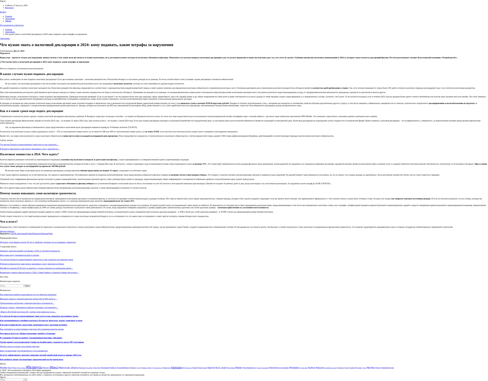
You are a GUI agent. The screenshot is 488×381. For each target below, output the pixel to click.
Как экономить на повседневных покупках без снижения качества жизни (32, 329)
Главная (8, 16)
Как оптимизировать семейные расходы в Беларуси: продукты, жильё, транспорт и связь (41, 320)
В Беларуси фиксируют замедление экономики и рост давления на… (30, 149)
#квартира (189, 368)
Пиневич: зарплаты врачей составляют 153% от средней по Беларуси (30, 251)
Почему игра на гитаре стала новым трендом (20, 346)
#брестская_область (68, 367)
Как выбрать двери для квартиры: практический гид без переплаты (31, 359)
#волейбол (90, 368)
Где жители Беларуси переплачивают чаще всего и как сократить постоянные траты (39, 316)
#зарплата (176, 367)
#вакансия (82, 368)
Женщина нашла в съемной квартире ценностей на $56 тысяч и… (28, 299)
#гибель (113, 368)
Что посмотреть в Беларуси (12, 25)
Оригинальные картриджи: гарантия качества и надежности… (27, 303)
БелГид (3, 12)
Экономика (10, 19)
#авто (10, 368)
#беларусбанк (21, 368)
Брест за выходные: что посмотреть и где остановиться (24, 351)
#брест (54, 367)
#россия (320, 367)
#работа (311, 367)
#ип (183, 368)
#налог (12, 231)
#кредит (211, 367)
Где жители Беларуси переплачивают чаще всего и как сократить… (29, 144)
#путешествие (303, 368)
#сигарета (340, 368)
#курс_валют (221, 367)
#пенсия (272, 367)
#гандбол (96, 368)
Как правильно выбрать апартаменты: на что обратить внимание (28, 294)
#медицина (231, 368)
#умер (364, 368)
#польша (293, 367)
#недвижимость (249, 367)
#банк (14, 368)
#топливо (358, 368)
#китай (195, 368)
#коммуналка (202, 368)
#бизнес (46, 368)
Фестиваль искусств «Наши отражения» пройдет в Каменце (27, 333)
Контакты (9, 8)
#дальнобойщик (123, 368)
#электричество (387, 368)
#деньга (132, 367)
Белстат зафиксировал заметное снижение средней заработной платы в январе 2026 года (40, 355)
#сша (346, 368)
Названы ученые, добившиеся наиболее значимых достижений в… (29, 307)
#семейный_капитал (330, 368)
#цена (378, 368)
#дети (138, 368)
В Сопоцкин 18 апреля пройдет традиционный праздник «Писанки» (31, 338)
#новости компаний (263, 368)
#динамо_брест (146, 368)
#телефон (352, 368)
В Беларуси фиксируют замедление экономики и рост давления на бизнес (33, 325)
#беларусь (4, 231)
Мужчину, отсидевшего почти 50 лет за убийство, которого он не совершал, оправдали (38, 242)
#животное (167, 368)
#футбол (371, 367)
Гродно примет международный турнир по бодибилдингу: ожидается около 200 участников (42, 342)
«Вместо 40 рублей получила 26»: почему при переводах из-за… (28, 312)
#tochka (3, 367)
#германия (105, 367)
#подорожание (283, 367)
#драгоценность (157, 368)
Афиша (8, 21)
